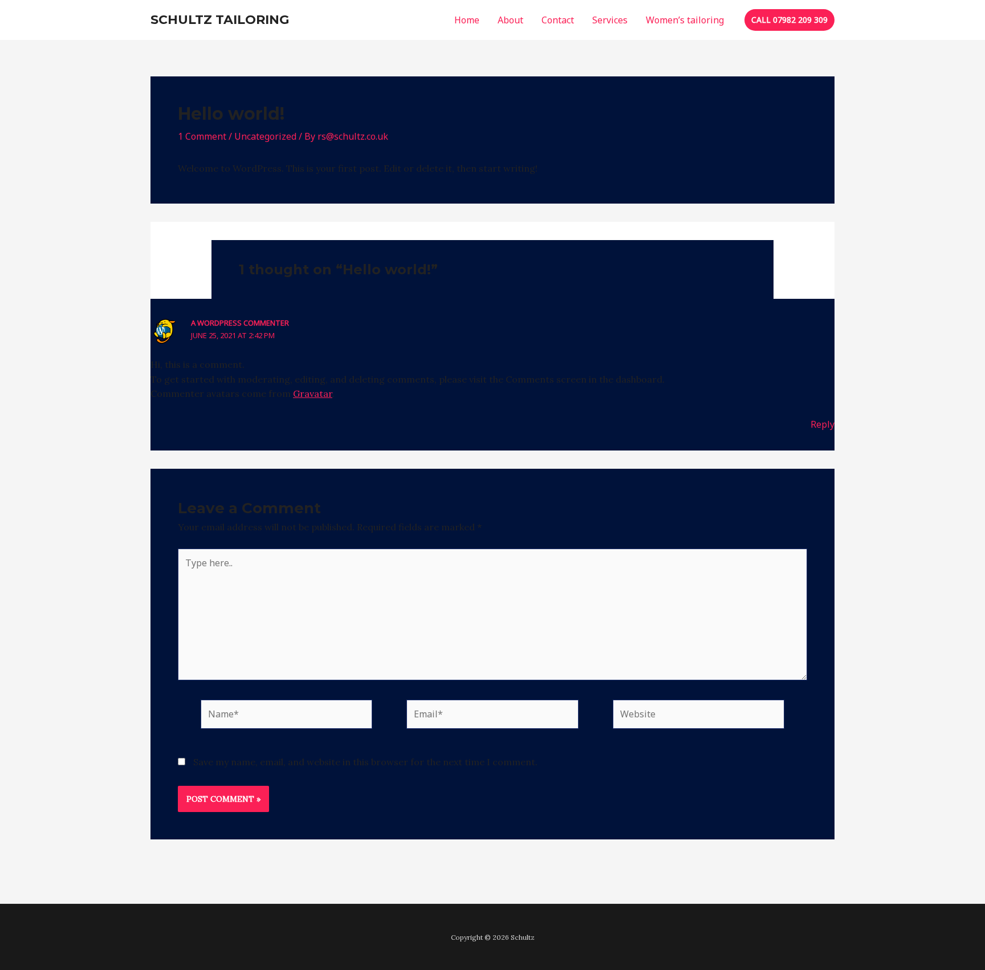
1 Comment (202, 136)
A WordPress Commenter (240, 323)
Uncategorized (265, 136)
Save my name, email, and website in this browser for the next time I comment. (365, 762)
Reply (823, 424)
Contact (558, 20)
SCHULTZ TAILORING (219, 19)
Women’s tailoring (685, 20)
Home (466, 20)
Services (610, 20)
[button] (789, 20)
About (510, 20)
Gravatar (312, 393)
